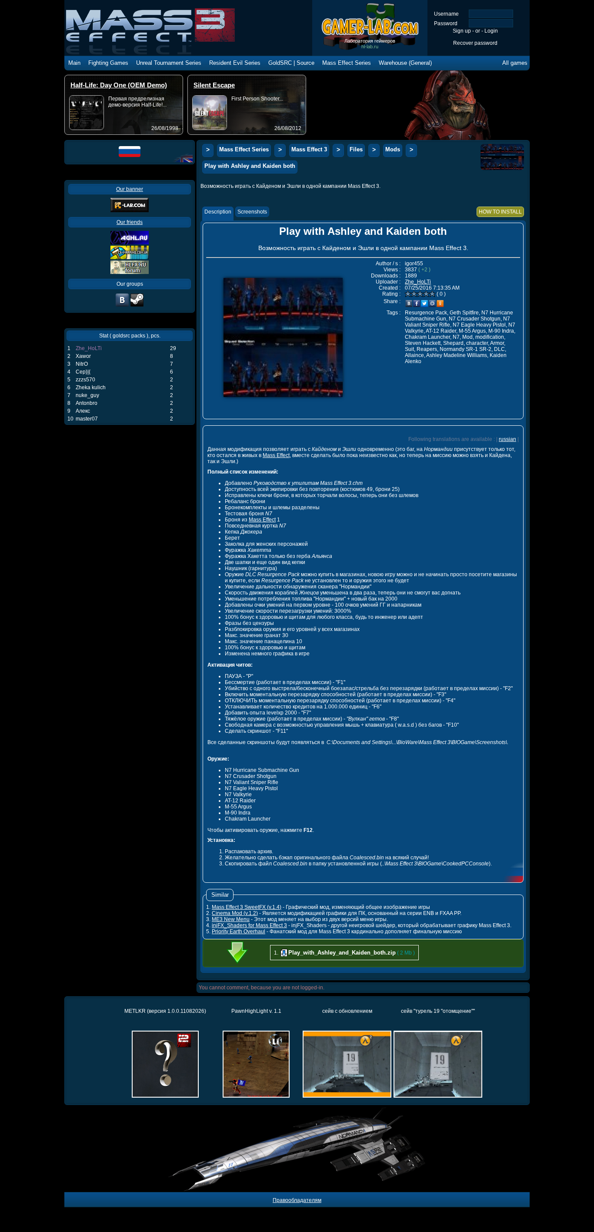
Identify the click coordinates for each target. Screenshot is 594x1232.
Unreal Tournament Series (168, 63)
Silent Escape (214, 85)
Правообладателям (297, 1200)
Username (446, 14)
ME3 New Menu (231, 919)
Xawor (83, 356)
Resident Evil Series (234, 63)
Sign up (462, 31)
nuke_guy (87, 395)
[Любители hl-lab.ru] (137, 306)
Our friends (130, 222)
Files (356, 149)
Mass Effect (276, 455)
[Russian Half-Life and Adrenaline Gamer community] (129, 243)
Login (491, 31)
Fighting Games (108, 63)
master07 (87, 419)
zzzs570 (85, 380)
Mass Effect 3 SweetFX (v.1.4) (246, 907)
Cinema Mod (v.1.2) (235, 913)
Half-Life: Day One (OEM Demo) (118, 85)
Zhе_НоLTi (89, 348)
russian (507, 439)
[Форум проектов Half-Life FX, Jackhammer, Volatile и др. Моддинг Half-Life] (129, 272)
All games (514, 63)
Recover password (475, 43)
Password (445, 23)
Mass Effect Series (346, 63)
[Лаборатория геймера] (122, 306)
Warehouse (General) (405, 63)
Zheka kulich (91, 387)
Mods (392, 149)
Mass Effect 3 (309, 149)
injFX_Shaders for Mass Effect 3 (249, 925)
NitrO (82, 364)
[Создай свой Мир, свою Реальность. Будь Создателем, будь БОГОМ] (129, 257)
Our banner (129, 189)
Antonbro (86, 403)
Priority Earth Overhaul (238, 931)
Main (74, 63)
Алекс (83, 411)
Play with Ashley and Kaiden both (249, 166)
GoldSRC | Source (291, 63)
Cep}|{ (83, 372)
